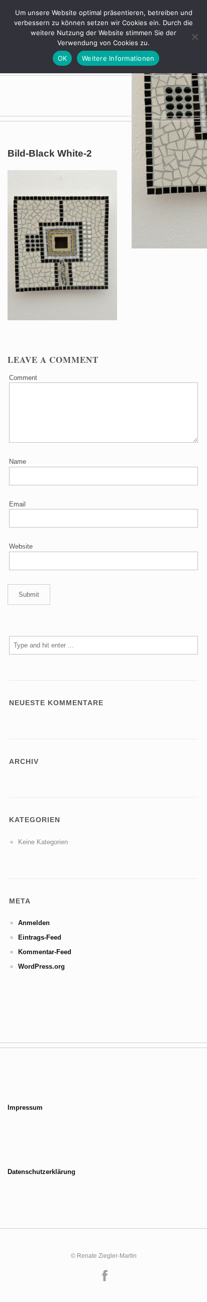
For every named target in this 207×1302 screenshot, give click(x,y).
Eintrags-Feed (39, 937)
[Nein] (194, 37)
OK (62, 58)
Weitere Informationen (118, 58)
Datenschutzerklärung (41, 1172)
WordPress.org (41, 966)
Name (17, 461)
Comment (23, 377)
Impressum (25, 1107)
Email (17, 504)
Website (21, 546)
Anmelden (34, 923)
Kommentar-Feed (44, 952)
